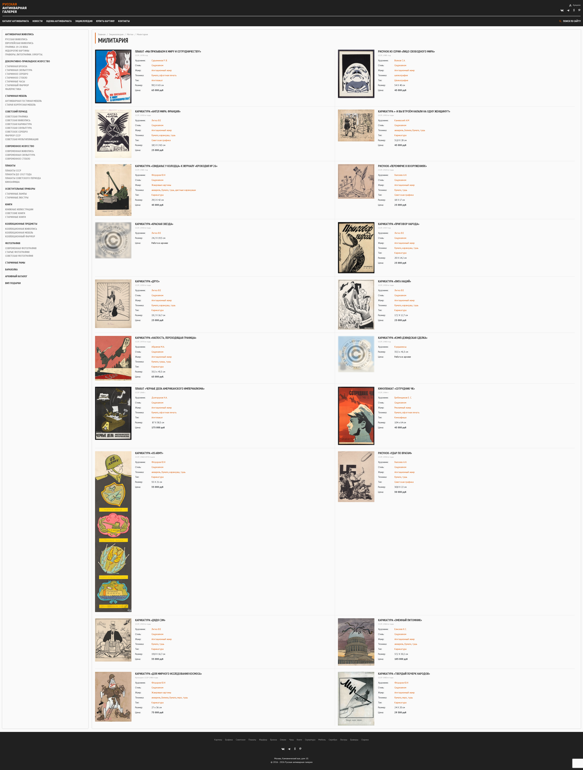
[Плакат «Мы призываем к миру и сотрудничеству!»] (113, 76)
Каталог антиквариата (15, 21)
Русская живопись (16, 39)
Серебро (333, 739)
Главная (102, 34)
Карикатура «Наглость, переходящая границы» (165, 338)
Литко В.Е (156, 120)
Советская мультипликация (21, 139)
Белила (407, 130)
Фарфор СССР (13, 135)
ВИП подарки (13, 283)
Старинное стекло (16, 77)
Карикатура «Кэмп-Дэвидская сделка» (402, 338)
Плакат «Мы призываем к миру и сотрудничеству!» (168, 51)
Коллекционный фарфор (20, 236)
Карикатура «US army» (149, 453)
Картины (218, 739)
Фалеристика (13, 89)
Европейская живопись (19, 43)
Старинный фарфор (17, 85)
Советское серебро (16, 131)
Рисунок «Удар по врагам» (395, 453)
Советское (240, 739)
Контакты (124, 21)
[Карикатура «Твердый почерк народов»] (356, 699)
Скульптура (310, 739)
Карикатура (400, 135)
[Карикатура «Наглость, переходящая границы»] (113, 358)
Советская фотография (19, 255)
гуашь (162, 361)
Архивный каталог (16, 276)
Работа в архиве (160, 243)
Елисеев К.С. (400, 629)
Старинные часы (15, 81)
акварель (399, 130)
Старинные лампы (16, 193)
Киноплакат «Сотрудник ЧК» (396, 388)
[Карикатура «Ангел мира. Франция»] (113, 134)
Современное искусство (19, 146)
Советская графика (16, 116)
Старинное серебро (16, 73)
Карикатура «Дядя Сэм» (150, 620)
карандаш (164, 135)
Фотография (12, 243)
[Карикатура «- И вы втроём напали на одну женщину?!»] (356, 128)
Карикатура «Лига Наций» (394, 281)
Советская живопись (17, 120)
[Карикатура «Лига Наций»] (356, 304)
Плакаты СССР (13, 170)
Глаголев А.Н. (400, 175)
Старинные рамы (15, 262)
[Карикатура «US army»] (113, 531)
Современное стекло (17, 158)
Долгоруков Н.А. (159, 397)
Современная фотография (20, 248)
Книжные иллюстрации (19, 209)
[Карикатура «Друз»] (113, 303)
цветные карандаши (185, 190)
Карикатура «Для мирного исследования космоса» (168, 673)
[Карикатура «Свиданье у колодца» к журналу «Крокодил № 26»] (113, 190)
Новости (37, 21)
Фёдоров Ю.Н (158, 175)
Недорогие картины (17, 50)
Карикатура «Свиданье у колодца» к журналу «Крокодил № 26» (176, 166)
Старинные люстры (16, 197)
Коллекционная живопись (21, 228)
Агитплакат (157, 80)
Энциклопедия (83, 21)
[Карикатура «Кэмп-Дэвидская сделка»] (356, 354)
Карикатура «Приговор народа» (398, 224)
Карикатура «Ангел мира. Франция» (158, 111)
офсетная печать (168, 75)
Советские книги (15, 213)
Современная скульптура (20, 154)
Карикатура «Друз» (147, 281)
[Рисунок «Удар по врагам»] (356, 476)
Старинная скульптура (18, 70)
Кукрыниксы (400, 346)
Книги (8, 204)
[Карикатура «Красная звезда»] (113, 240)
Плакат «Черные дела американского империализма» (170, 388)
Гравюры (354, 739)
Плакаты (10, 165)
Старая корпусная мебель (20, 104)
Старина (365, 739)
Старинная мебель (16, 95)
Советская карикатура (18, 124)
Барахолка (11, 269)
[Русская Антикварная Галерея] (14, 8)
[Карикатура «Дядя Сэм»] (113, 639)
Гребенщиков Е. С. (403, 397)
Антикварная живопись (19, 34)
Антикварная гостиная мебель (23, 100)
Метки (130, 34)
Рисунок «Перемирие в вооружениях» (402, 166)
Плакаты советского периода (23, 178)
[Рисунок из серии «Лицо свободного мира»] (356, 74)
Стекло (283, 739)
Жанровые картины (161, 185)
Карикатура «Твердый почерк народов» (404, 673)
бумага (155, 75)
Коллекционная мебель (19, 232)
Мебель (322, 739)
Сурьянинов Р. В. (159, 60)
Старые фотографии (17, 252)
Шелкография (401, 80)
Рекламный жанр (402, 407)
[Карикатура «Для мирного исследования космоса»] (113, 697)
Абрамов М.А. (158, 346)
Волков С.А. (399, 60)
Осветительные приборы (20, 188)
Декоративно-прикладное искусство (27, 61)
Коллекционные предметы (21, 223)
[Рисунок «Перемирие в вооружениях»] (356, 185)
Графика (229, 739)
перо (179, 697)
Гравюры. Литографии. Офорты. (24, 54)
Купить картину (105, 21)
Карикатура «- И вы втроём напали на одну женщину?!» (414, 111)
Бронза (273, 739)
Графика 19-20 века (16, 46)
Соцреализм (157, 65)
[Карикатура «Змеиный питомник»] (356, 641)
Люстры (343, 739)
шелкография (401, 75)
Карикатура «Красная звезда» (154, 224)
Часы (291, 739)
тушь (173, 135)
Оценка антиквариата (59, 21)
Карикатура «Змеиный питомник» (400, 620)
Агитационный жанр (162, 70)
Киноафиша (12, 181)
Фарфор (263, 739)
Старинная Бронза (16, 66)
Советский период (16, 111)
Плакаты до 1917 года (18, 174)
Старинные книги (15, 216)
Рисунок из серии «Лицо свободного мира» (406, 51)
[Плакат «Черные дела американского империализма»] (113, 413)
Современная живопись (19, 151)
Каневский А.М (401, 120)
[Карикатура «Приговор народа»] (356, 247)
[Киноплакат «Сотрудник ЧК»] (356, 416)
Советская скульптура (18, 127)
